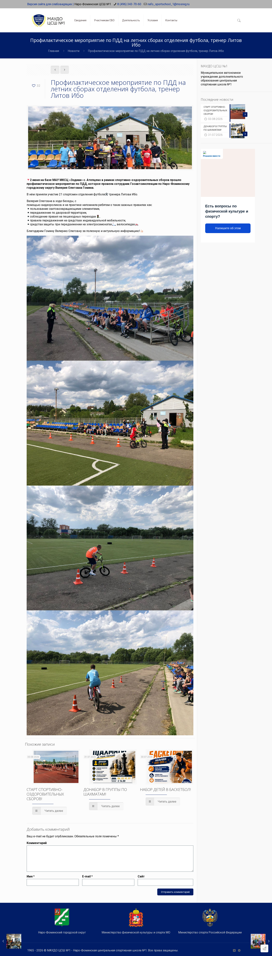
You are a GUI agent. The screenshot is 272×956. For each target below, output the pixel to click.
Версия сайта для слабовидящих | (50, 4)
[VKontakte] (234, 950)
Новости (73, 51)
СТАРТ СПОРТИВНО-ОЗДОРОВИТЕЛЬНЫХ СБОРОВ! (45, 794)
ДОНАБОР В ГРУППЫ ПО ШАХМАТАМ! (105, 792)
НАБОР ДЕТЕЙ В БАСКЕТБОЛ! (165, 789)
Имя (31, 876)
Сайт (141, 876)
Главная (53, 51)
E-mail (87, 876)
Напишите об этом (228, 228)
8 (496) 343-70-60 (129, 4)
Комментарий (37, 843)
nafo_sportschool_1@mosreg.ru (168, 4)
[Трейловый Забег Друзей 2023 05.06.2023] (261, 941)
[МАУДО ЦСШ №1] (48, 17)
